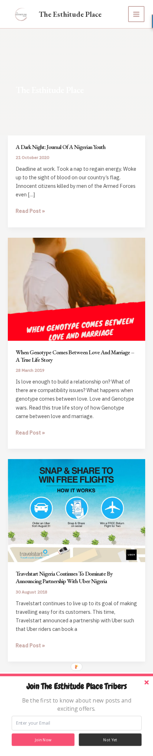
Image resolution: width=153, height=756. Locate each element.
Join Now (43, 739)
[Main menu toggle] (136, 14)
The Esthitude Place (70, 14)
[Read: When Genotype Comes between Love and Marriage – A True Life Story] (76, 288)
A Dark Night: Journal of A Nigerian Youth (60, 147)
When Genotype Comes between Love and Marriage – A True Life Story (75, 356)
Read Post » (30, 211)
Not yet (110, 739)
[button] (76, 686)
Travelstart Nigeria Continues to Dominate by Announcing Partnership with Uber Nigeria (64, 577)
